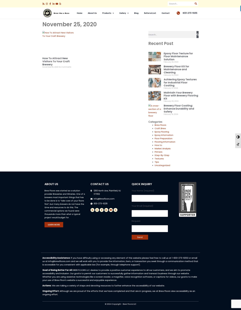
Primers (158, 151)
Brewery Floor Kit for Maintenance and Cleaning (176, 69)
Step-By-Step (162, 155)
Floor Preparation (163, 138)
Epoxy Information (164, 135)
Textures (159, 158)
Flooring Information (165, 141)
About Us (92, 13)
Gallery (122, 13)
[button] (43, 4)
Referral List (150, 13)
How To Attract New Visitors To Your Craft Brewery (56, 61)
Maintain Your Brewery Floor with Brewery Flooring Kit (181, 95)
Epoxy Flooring (162, 131)
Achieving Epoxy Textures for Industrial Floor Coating (180, 82)
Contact (166, 13)
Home (79, 13)
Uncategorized (162, 165)
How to (158, 145)
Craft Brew (160, 128)
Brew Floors (160, 125)
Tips (157, 161)
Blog (136, 13)
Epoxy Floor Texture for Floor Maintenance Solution (178, 56)
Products (106, 13)
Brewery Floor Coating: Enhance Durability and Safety (179, 108)
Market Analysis (163, 148)
